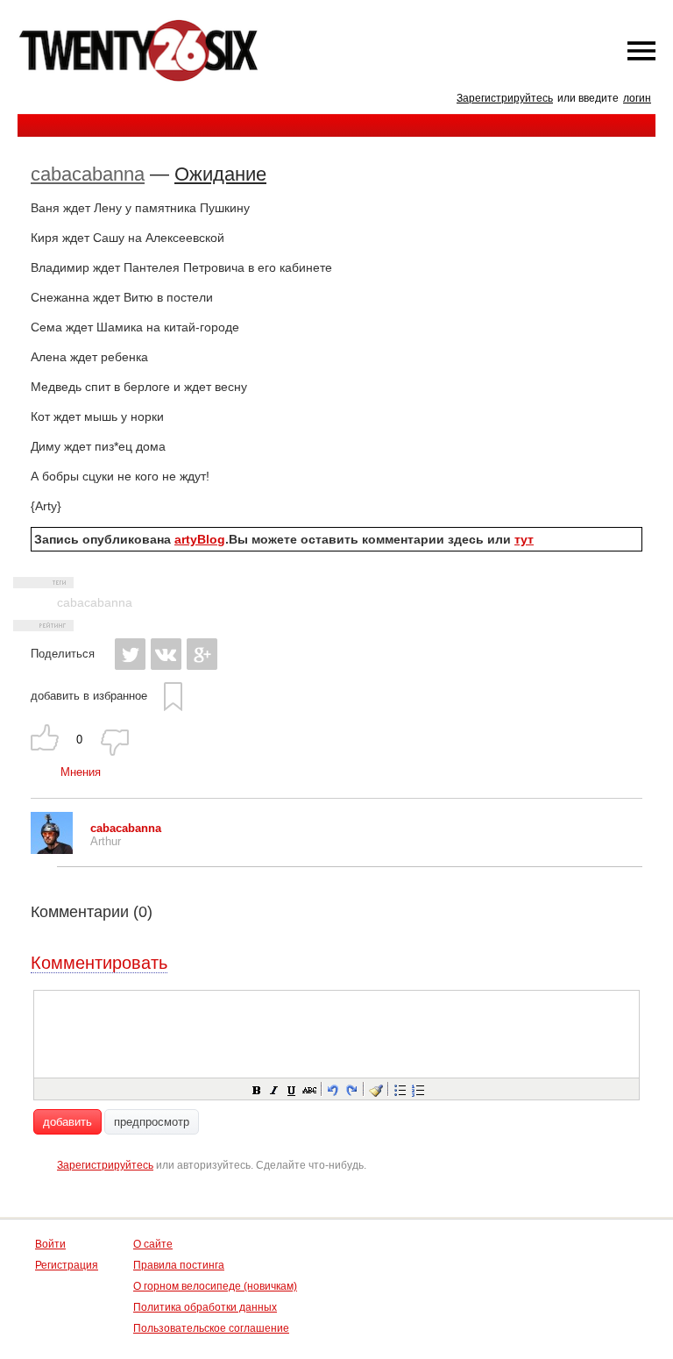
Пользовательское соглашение (211, 1328)
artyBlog (199, 539)
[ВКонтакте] (166, 654)
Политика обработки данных (205, 1307)
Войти (50, 1244)
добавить (67, 1121)
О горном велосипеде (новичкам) (215, 1286)
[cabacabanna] (52, 850)
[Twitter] (130, 654)
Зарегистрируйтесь (505, 98)
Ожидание (220, 174)
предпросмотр (151, 1121)
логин (637, 98)
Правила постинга (178, 1265)
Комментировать (99, 962)
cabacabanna (88, 174)
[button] (256, 1089)
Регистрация (66, 1265)
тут (524, 539)
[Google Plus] (202, 654)
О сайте (153, 1244)
